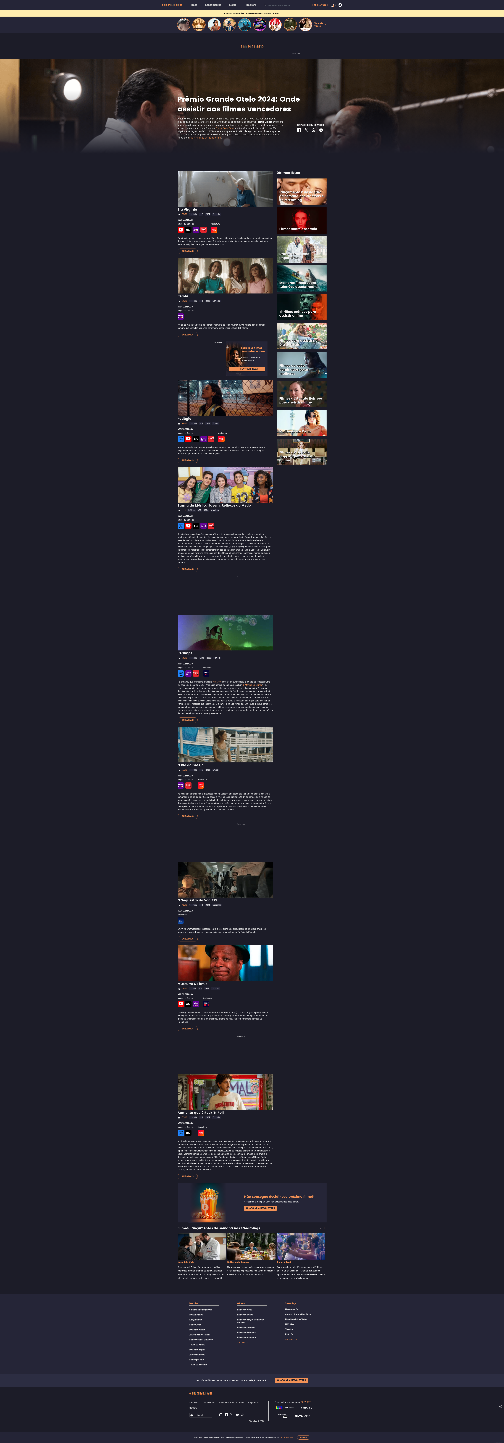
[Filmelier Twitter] (231, 1415)
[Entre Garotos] (244, 24)
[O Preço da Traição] (305, 24)
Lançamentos (195, 1319)
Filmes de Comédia (246, 1327)
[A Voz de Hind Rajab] (290, 24)
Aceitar (303, 1437)
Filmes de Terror (245, 1314)
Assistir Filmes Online (199, 1334)
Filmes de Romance (246, 1332)
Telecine (289, 1329)
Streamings (290, 1303)
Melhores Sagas (197, 1349)
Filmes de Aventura (246, 1337)
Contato (193, 1407)
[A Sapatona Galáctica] (259, 24)
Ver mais (241, 1342)
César (232, 128)
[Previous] (321, 1228)
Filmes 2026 (195, 1324)
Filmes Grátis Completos (201, 1339)
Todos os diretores (198, 1364)
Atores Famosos (197, 1354)
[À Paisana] (183, 24)
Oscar (219, 128)
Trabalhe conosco (209, 1402)
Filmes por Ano (196, 1359)
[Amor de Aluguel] (275, 24)
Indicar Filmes (196, 1314)
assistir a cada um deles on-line (205, 137)
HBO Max (289, 1324)
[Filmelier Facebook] (226, 1415)
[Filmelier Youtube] (237, 1415)
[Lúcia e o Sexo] (214, 24)
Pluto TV (289, 1334)
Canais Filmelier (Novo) (200, 1309)
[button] (209, 1415)
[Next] (325, 1228)
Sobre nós (194, 1402)
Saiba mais (188, 251)
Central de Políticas (286, 1437)
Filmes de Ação (244, 1309)
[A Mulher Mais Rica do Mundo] (199, 24)
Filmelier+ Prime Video (296, 1319)
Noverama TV (291, 1309)
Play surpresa (249, 369)
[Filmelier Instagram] (220, 1415)
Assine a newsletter (262, 1208)
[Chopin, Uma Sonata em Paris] (229, 24)
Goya (225, 128)
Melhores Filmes (197, 1329)
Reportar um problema (249, 1402)
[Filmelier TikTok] (242, 1415)
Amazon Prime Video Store (298, 1314)
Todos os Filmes (197, 1344)
